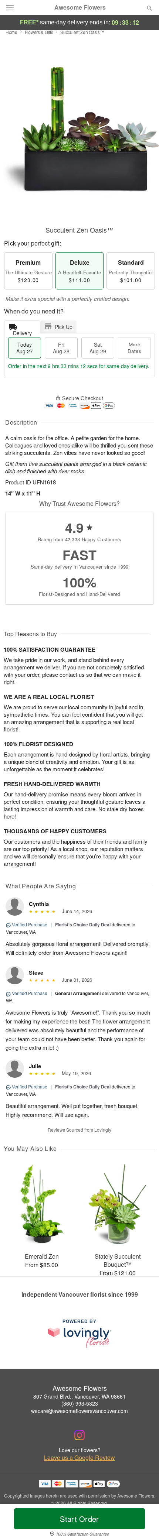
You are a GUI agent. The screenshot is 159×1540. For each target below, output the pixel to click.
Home (11, 32)
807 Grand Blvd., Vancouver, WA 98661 (79, 1396)
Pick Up (63, 326)
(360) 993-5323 (79, 1403)
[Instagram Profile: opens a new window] (79, 1435)
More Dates (134, 347)
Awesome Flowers (80, 7)
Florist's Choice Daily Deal (83, 924)
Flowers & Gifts (39, 32)
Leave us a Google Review (79, 1458)
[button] (143, 1523)
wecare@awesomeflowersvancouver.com (79, 1410)
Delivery (22, 331)
